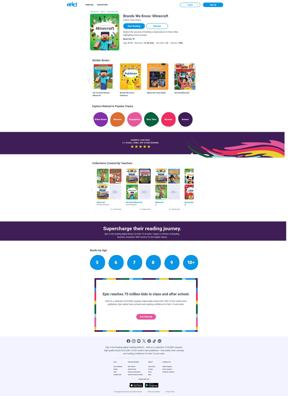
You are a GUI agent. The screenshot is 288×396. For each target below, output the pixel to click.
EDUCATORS (102, 5)
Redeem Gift (117, 374)
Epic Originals (118, 366)
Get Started (146, 316)
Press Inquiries (167, 369)
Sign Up (213, 5)
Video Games (94, 11)
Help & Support (167, 366)
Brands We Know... (113, 11)
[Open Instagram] (133, 341)
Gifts (115, 372)
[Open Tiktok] (154, 341)
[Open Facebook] (128, 341)
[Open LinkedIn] (159, 341)
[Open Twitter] (144, 341)
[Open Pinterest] (149, 341)
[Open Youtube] (139, 341)
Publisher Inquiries (168, 372)
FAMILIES (89, 5)
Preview (157, 26)
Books (103, 11)
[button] (109, 189)
